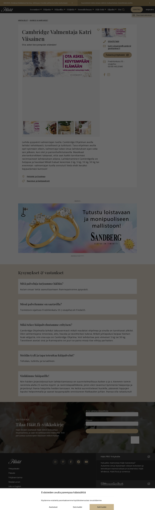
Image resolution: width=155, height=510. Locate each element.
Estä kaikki (77, 507)
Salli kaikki (101, 507)
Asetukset (53, 507)
